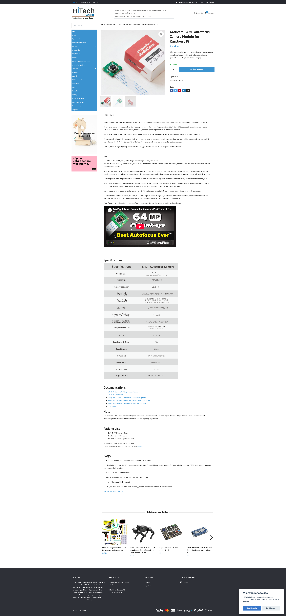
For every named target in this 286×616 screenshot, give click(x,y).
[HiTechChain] (83, 13)
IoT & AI (74, 46)
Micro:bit (75, 57)
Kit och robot (76, 50)
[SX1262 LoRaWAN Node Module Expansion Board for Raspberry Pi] (199, 532)
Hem (73, 31)
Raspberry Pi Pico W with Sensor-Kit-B (168, 549)
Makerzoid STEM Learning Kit (81, 61)
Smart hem (75, 83)
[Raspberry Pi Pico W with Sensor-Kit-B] (171, 532)
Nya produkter (76, 39)
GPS (73, 87)
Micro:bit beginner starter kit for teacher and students (114, 549)
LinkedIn (185, 582)
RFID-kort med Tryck (78, 80)
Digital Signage (76, 106)
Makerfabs (75, 72)
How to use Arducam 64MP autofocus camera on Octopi (129, 400)
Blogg (74, 35)
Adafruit (74, 76)
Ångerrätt (75, 109)
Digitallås (75, 91)
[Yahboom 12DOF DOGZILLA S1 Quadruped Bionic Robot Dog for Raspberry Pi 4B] (143, 532)
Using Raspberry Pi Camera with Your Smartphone (127, 397)
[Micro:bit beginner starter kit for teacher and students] (115, 532)
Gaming (74, 95)
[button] (211, 537)
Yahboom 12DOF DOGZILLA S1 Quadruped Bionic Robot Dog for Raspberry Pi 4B (142, 550)
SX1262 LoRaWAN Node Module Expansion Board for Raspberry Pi (199, 550)
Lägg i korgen (198, 69)
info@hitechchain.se (115, 585)
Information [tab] (110, 115)
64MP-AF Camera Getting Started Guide (123, 392)
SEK (94, 2)
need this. (140, 446)
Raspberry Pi (76, 54)
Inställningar (271, 608)
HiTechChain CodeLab (79, 42)
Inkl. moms (84, 2)
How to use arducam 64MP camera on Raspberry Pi (127, 403)
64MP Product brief (115, 395)
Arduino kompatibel (78, 65)
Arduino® (75, 69)
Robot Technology (78, 98)
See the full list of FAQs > (113, 491)
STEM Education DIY (78, 102)
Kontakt (147, 582)
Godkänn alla (252, 608)
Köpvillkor (148, 586)
